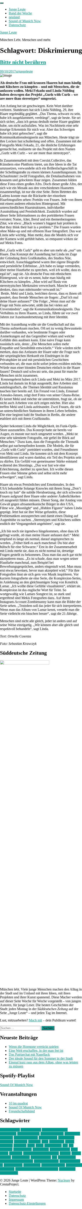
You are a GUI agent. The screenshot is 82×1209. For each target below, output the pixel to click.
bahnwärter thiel (28, 1134)
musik (4, 1153)
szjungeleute (24, 71)
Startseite (15, 1192)
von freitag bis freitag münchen (36, 1169)
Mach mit (35, 1020)
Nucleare (64, 1180)
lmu (65, 1145)
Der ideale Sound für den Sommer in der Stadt (41, 1058)
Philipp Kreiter (41, 1157)
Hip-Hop (34, 1141)
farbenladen (66, 1137)
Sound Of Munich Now (16, 1085)
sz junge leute (13, 1165)
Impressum (16, 1199)
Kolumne (20, 1145)
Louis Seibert (22, 1149)
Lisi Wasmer (53, 1145)
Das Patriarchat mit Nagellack (29, 1054)
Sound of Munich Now (25, 21)
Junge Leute (17, 9)
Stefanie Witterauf (46, 1161)
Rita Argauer (67, 1157)
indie (45, 1141)
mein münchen (60, 1149)
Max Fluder (41, 1149)
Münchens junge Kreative (41, 1153)
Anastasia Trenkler (55, 1130)
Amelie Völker (31, 1130)
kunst (31, 1145)
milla (74, 1149)
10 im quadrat (18, 1103)
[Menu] (1, 3)
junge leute (56, 1141)
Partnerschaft (21, 1157)
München (15, 1153)
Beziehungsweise (26, 1137)
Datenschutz (17, 25)
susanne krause (69, 1161)
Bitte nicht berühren (23, 62)
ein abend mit (48, 1137)
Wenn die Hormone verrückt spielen (34, 1046)
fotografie (20, 1141)
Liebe (40, 1145)
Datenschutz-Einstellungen (27, 1203)
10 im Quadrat (10, 1130)
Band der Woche (20, 13)
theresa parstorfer (53, 1165)
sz (1, 1165)
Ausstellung (8, 1134)
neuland (14, 17)
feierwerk (6, 1141)
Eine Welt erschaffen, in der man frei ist (36, 1050)
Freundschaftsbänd (22, 1111)
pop (54, 1157)
